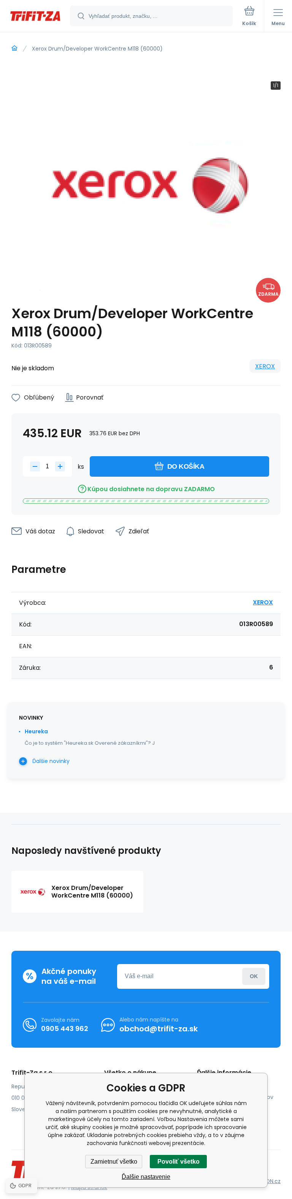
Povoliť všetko (178, 1161)
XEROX (265, 366)
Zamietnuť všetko (113, 1161)
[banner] (35, 16)
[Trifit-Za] (14, 48)
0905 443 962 (64, 1028)
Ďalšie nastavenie (146, 1177)
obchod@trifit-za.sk (158, 1028)
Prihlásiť (253, 976)
